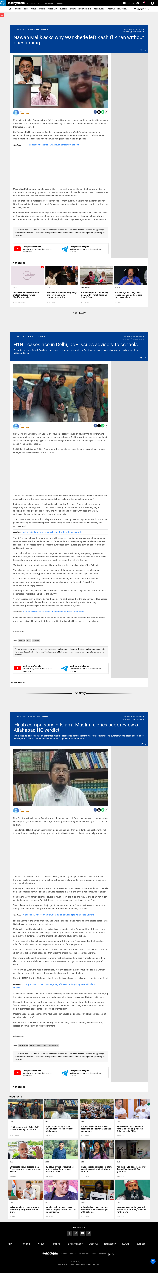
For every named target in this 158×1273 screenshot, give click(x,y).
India (26, 9)
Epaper (33, 3)
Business (63, 9)
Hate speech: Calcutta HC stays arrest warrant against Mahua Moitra (96, 1169)
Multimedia (122, 9)
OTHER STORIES (18, 263)
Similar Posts (15, 1097)
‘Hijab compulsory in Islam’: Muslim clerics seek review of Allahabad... (59, 1128)
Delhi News (36, 640)
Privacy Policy (84, 1254)
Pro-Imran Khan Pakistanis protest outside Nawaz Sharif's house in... (26, 294)
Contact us (73, 1254)
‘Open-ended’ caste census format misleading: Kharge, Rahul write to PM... (130, 1128)
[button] (3, 3)
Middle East (52, 9)
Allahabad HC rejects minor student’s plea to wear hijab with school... (94, 1209)
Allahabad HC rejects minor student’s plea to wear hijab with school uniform (53, 915)
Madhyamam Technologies (75, 1264)
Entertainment (84, 9)
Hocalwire (96, 1264)
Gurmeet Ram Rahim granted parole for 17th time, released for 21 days (131, 1209)
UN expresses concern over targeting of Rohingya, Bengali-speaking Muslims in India (54, 986)
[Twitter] (99, 112)
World (33, 9)
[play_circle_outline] (27, 275)
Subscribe (59, 3)
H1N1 (28, 640)
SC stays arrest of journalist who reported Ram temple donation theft (59, 1169)
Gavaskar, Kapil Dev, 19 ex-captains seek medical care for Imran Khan (128, 294)
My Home (18, 9)
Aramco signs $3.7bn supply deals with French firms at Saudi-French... (94, 294)
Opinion (42, 9)
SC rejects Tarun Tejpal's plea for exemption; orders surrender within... (25, 1169)
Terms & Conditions (98, 1254)
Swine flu (22, 640)
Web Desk (24, 113)
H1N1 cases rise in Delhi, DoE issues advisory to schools (52, 145)
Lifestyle (111, 9)
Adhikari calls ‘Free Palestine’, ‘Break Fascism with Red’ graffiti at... (131, 1169)
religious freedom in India (38, 1045)
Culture (125, 1244)
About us (63, 1254)
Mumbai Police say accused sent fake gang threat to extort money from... (60, 1209)
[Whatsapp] (103, 112)
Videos (15, 287)
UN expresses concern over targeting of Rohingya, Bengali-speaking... (96, 1128)
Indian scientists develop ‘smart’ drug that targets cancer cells (47, 532)
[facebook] (95, 112)
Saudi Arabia (85, 287)
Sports (73, 9)
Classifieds (49, 3)
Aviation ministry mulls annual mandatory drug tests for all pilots (48, 611)
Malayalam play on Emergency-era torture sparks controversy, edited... (62, 294)
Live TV (40, 3)
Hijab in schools (53, 1045)
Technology (99, 9)
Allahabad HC (23, 1045)
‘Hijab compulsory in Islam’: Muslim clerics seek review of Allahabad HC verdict (77, 727)
